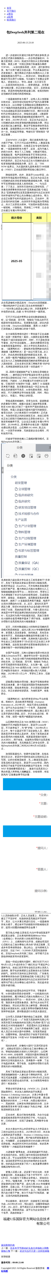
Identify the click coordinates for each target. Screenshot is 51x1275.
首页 (9, 8)
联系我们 (11, 20)
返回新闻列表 (8, 1245)
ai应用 (10, 17)
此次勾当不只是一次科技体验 (34, 1251)
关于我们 (11, 11)
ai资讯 (10, 14)
